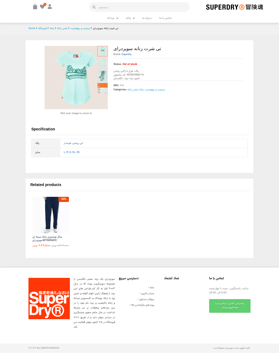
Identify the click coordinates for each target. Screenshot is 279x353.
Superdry (126, 55)
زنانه (128, 18)
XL (73, 152)
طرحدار (67, 143)
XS (78, 152)
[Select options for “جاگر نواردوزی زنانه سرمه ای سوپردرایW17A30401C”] (41, 231)
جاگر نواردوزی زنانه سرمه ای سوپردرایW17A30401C (47, 239)
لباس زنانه (132, 90)
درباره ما (147, 18)
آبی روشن (78, 143)
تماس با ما (165, 18)
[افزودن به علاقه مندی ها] (59, 231)
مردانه (110, 18)
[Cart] (35, 6)
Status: (117, 64)
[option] (50, 225)
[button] (230, 306)
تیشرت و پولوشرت (155, 90)
